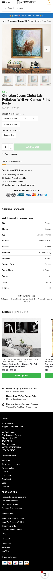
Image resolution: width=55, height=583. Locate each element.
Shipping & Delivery (10, 504)
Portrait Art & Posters (25, 21)
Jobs (4, 483)
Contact (5, 486)
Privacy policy (8, 468)
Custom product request (12, 529)
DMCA (5, 472)
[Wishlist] (37, 322)
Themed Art (12, 21)
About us (6, 460)
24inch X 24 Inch (10, 124)
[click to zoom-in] (26, 48)
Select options (21, 375)
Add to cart (32, 147)
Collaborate (7, 479)
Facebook (6, 544)
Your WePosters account (13, 518)
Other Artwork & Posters (14, 359)
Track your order (9, 526)
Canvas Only (9, 135)
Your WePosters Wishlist (13, 522)
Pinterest (6, 547)
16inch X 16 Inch (10, 119)
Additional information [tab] (13, 209)
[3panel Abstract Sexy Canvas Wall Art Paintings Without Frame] (21, 337)
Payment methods (10, 501)
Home (4, 21)
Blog (4, 533)
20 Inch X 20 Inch (29, 119)
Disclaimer (6, 475)
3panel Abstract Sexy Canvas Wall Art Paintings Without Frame (19, 365)
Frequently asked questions (14, 497)
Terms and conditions (11, 464)
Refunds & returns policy (12, 508)
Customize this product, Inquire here (20, 185)
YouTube (6, 551)
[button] (11, 146)
